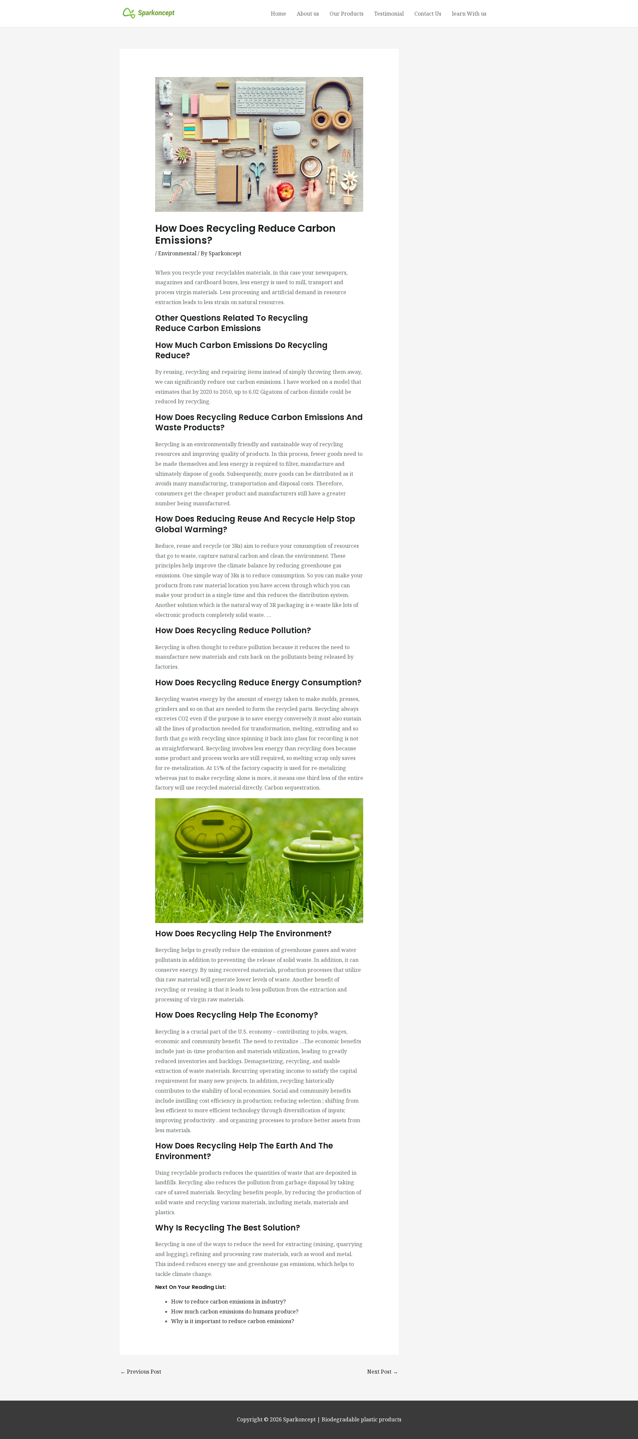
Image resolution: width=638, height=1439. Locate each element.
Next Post (382, 1371)
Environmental (177, 253)
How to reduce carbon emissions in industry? (228, 1301)
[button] (505, 13)
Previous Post (140, 1371)
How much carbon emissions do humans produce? (234, 1311)
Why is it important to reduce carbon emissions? (232, 1321)
